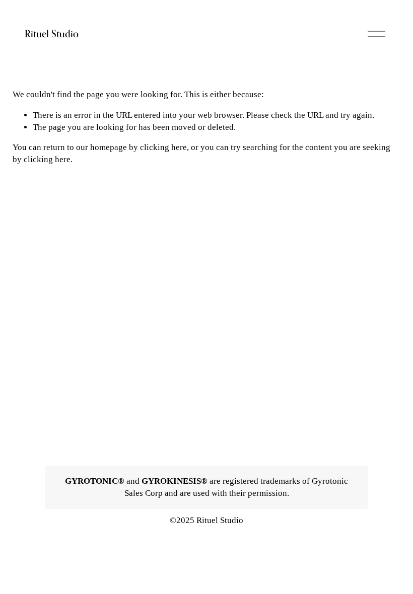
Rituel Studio (52, 34)
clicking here (163, 147)
